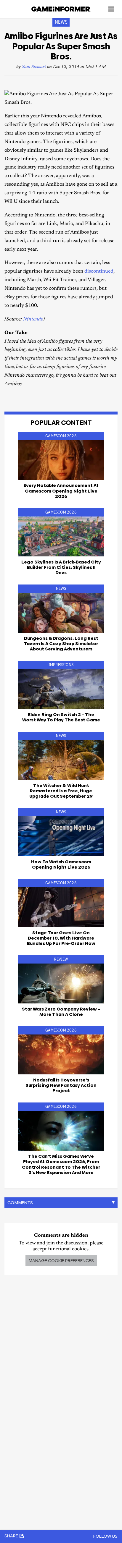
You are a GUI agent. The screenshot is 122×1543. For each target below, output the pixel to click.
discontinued (98, 271)
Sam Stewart (34, 67)
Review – (61, 1011)
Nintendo (33, 319)
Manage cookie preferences (61, 1260)
